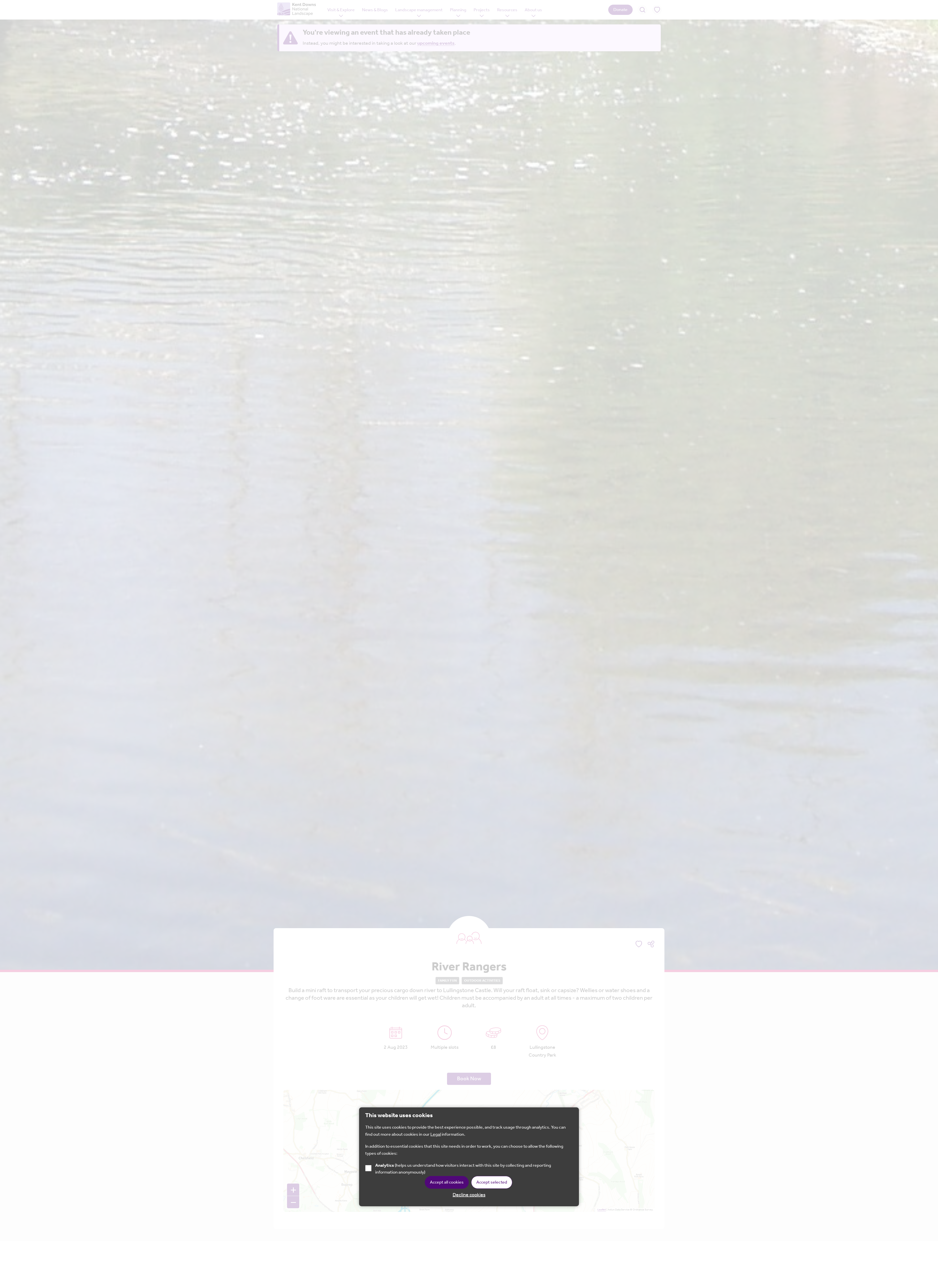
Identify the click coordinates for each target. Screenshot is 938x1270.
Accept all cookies (447, 1182)
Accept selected (491, 1182)
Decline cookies (469, 1195)
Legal (435, 1135)
